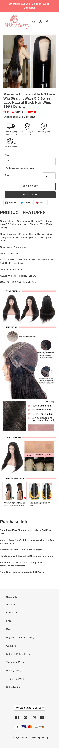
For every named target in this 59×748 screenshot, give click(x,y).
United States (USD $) (28, 707)
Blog (8, 629)
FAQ (8, 621)
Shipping (7, 117)
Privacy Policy (13, 670)
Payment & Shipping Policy (20, 637)
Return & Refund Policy (18, 654)
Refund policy (13, 687)
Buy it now (30, 194)
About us (10, 604)
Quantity (9, 175)
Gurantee (11, 645)
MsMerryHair (23, 737)
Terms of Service (15, 678)
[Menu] (53, 21)
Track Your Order (15, 662)
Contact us (11, 612)
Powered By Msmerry (39, 737)
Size (7, 155)
